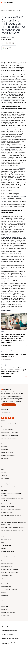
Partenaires (4, 595)
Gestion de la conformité (7, 506)
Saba (2, 469)
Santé (2, 542)
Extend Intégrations (6, 484)
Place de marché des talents (9, 441)
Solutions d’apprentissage (8, 455)
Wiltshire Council (15, 149)
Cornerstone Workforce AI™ (8, 424)
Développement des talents (8, 438)
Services (3, 481)
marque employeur (20, 196)
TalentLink (4, 475)
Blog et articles (5, 615)
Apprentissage (5, 458)
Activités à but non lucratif (8, 557)
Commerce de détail (6, 554)
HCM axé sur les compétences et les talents (12, 498)
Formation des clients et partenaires (11, 509)
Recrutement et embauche (14, 10)
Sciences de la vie (6, 545)
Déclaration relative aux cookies (10, 638)
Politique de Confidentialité (9, 630)
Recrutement (4, 444)
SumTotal (3, 472)
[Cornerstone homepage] (14, 389)
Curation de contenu (6, 512)
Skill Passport (5, 478)
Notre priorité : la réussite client (9, 572)
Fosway (15, 83)
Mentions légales (6, 627)
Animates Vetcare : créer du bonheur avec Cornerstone (13, 351)
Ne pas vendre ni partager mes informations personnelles (14, 642)
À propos (3, 578)
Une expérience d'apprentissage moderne (12, 504)
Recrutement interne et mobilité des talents (12, 527)
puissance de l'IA (13, 94)
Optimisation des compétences (9, 435)
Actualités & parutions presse (9, 589)
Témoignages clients (6, 575)
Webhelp (3, 201)
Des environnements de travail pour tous (12, 530)
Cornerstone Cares (6, 586)
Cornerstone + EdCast (7, 581)
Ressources (4, 10)
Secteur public (5, 537)
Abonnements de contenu (8, 467)
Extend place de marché (7, 487)
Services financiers (6, 540)
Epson (4, 198)
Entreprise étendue (6, 461)
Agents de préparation (7, 429)
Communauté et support (7, 415)
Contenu (3, 464)
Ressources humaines (7, 452)
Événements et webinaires (8, 612)
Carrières (3, 592)
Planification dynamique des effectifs (11, 515)
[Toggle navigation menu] (24, 3)
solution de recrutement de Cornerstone (14, 237)
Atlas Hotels (22, 168)
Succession (4, 446)
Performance (4, 449)
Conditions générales (7, 634)
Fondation (4, 584)
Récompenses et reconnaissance (10, 601)
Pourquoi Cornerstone (7, 564)
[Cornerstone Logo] (6, 2)
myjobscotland (5, 130)
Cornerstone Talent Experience (9, 569)
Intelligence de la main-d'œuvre (9, 432)
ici (2, 269)
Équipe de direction (6, 566)
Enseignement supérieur (7, 551)
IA (1, 426)
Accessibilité (4, 604)
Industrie (3, 548)
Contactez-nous (5, 412)
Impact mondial (5, 598)
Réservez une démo (8, 405)
